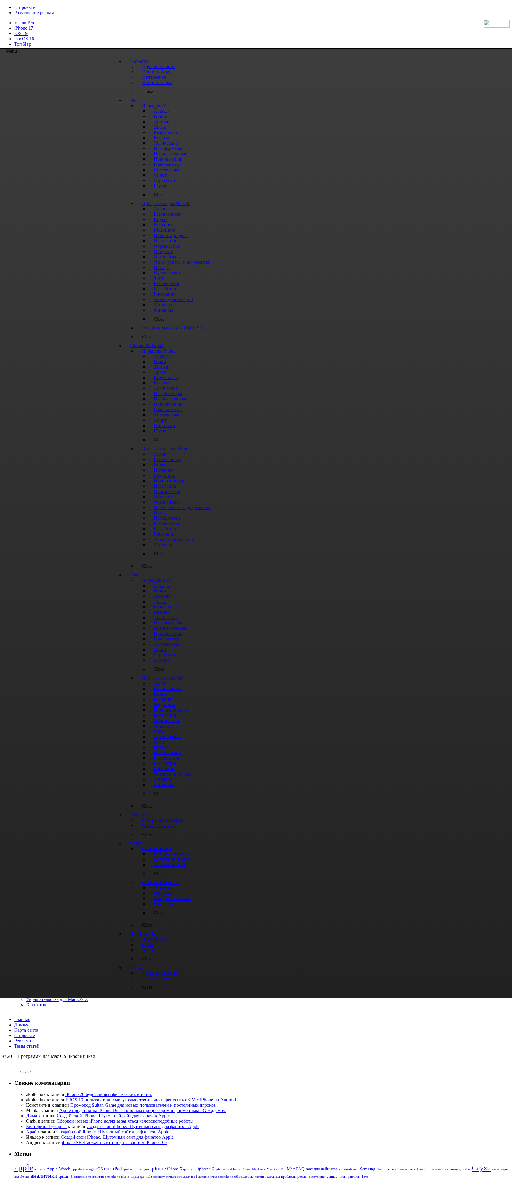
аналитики (44, 1175)
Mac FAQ (296, 1168)
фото (365, 1176)
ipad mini (129, 1169)
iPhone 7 (237, 1169)
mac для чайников (322, 1169)
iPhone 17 (23, 28)
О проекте (24, 7)
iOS (99, 1169)
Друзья (21, 1024)
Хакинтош (36, 1004)
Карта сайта (26, 1030)
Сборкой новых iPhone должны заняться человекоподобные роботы (125, 1121)
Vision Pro (24, 22)
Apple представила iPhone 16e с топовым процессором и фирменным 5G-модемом (142, 1110)
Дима (31, 1115)
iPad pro (143, 1169)
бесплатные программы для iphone (95, 1176)
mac (248, 1169)
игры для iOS (141, 1176)
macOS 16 (24, 38)
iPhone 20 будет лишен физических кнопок (108, 1094)
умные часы (337, 1177)
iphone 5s (190, 1169)
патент (259, 1176)
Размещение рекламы (35, 12)
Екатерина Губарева (46, 1126)
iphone (158, 1168)
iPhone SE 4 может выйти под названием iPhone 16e (114, 1142)
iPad (117, 1169)
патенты (272, 1176)
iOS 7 (108, 1169)
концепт (159, 1176)
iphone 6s (222, 1169)
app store (78, 1169)
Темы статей (26, 1046)
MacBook (258, 1169)
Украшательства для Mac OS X (57, 999)
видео (125, 1176)
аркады (64, 1177)
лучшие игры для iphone (215, 1176)
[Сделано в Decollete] (20, 1071)
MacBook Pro (276, 1169)
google (90, 1169)
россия (302, 1177)
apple (23, 1167)
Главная (22, 1019)
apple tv (39, 1169)
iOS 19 (21, 33)
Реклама (22, 1040)
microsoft (345, 1169)
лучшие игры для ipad (181, 1176)
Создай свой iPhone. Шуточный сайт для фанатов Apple (113, 1115)
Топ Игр (22, 44)
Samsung (367, 1169)
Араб (31, 1131)
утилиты (354, 1177)
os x (356, 1169)
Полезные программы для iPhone (401, 1169)
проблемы (288, 1177)
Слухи (481, 1168)
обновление (244, 1177)
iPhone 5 (174, 1169)
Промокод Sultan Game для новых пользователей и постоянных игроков (143, 1105)
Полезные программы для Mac (449, 1169)
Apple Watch (59, 1168)
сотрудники (317, 1176)
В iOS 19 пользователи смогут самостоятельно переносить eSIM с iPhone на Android (150, 1099)
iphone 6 (206, 1168)
